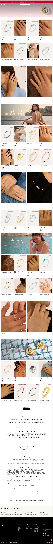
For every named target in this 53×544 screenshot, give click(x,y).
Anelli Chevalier (39, 419)
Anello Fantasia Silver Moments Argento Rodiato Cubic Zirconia (45, 59)
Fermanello (26, 422)
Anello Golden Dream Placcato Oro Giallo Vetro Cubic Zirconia (32, 143)
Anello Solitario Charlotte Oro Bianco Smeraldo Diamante (44, 272)
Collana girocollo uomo (40, 500)
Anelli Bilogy (42, 422)
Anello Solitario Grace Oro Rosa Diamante (43, 166)
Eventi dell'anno (36, 529)
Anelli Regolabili (31, 422)
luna (33, 460)
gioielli (18, 459)
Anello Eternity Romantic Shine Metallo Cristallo (6, 166)
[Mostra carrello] (51, 4)
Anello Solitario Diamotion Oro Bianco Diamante (6, 400)
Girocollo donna (18, 501)
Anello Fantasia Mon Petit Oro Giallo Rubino (18, 166)
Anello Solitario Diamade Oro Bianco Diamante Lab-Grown (44, 227)
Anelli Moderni (11, 422)
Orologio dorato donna (32, 500)
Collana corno (11, 500)
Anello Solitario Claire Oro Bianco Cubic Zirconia (6, 37)
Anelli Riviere (13, 419)
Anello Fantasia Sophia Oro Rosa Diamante (18, 400)
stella (36, 460)
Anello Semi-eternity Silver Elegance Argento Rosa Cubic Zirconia (6, 378)
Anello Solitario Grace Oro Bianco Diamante (18, 143)
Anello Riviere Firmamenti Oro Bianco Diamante (19, 59)
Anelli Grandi (16, 422)
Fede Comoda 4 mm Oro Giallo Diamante (45, 400)
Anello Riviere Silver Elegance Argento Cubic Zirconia (19, 378)
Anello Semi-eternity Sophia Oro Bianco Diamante (7, 59)
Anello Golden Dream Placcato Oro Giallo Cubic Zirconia (19, 227)
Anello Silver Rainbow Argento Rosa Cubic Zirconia (31, 166)
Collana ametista (25, 500)
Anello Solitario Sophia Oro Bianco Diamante (44, 143)
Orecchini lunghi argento (33, 501)
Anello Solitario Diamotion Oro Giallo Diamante (6, 294)
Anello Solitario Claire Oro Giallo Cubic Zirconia (44, 37)
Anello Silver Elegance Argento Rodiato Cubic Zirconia (6, 227)
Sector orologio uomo (25, 501)
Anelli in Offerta (36, 422)
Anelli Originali (21, 422)
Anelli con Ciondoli (23, 419)
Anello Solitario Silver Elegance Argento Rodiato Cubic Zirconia (44, 294)
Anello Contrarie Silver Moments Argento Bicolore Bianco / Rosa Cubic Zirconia (7, 272)
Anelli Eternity (18, 419)
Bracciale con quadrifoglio (18, 500)
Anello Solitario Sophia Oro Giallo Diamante (44, 378)
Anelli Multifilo (34, 419)
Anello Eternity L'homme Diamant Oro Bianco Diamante (31, 400)
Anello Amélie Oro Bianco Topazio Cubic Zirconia (32, 59)
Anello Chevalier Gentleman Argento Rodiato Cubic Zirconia (31, 378)
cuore (24, 449)
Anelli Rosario (29, 419)
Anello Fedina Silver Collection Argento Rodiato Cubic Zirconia (6, 143)
